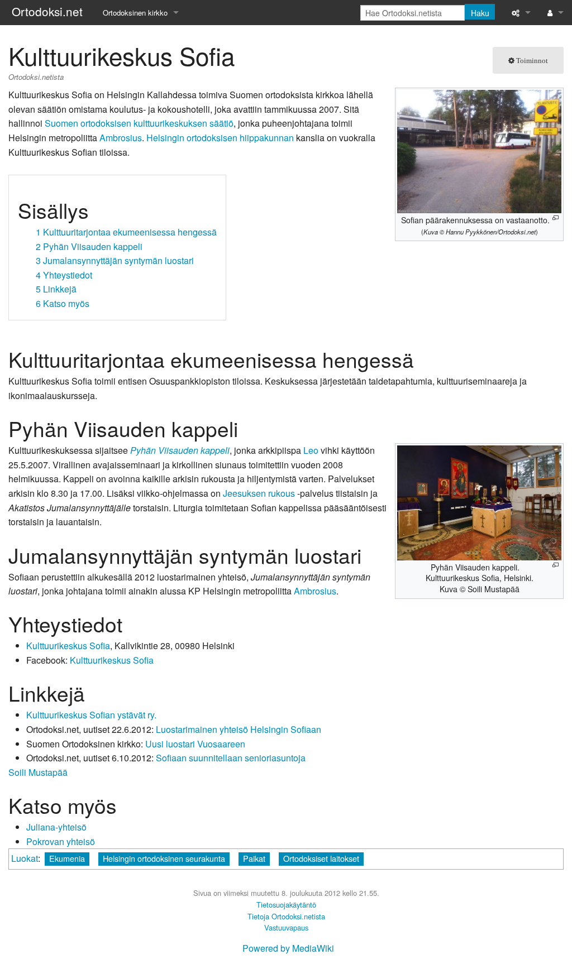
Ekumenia (67, 858)
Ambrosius (120, 137)
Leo (310, 450)
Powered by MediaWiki (288, 948)
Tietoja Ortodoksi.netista (286, 916)
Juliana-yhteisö (56, 827)
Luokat (24, 858)
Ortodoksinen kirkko (135, 12)
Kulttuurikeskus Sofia (68, 645)
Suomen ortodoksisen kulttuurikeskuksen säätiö (139, 123)
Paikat (254, 858)
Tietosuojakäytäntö (286, 904)
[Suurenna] (555, 218)
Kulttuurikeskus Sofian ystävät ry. (91, 714)
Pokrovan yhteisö (60, 841)
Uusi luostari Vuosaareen (195, 743)
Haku (480, 12)
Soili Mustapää (38, 772)
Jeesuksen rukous (259, 493)
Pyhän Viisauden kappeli (180, 450)
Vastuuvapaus (286, 927)
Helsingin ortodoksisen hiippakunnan (220, 137)
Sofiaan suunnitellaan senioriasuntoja (231, 757)
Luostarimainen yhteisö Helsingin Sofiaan (238, 729)
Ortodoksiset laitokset (321, 858)
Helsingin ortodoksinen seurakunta (164, 858)
